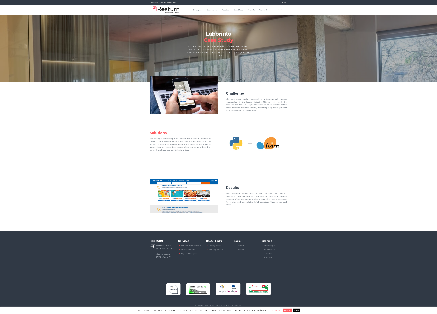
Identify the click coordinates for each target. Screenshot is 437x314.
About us (268, 253)
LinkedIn (240, 245)
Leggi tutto (260, 310)
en (282, 10)
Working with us (216, 249)
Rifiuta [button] (296, 310)
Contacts (268, 257)
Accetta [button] (287, 310)
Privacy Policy (215, 245)
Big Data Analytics (189, 253)
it (278, 10)
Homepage (269, 245)
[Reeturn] (166, 10)
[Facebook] (282, 2)
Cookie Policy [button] (274, 310)
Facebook (241, 249)
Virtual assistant (188, 249)
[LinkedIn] (285, 2)
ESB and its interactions (191, 245)
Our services (270, 249)
